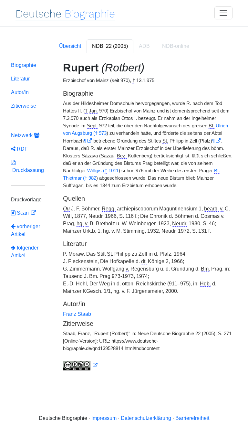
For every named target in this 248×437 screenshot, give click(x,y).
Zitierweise (23, 106)
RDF (22, 149)
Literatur (20, 78)
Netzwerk (22, 135)
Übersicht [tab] (70, 46)
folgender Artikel (24, 251)
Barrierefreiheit (192, 418)
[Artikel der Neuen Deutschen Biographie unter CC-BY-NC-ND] (80, 365)
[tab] (110, 46)
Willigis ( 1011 (103, 170)
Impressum (104, 418)
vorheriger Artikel (25, 230)
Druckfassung (27, 170)
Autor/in (20, 92)
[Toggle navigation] (223, 12)
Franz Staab (77, 314)
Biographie (23, 65)
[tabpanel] (124, 217)
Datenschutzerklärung (146, 418)
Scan (23, 213)
